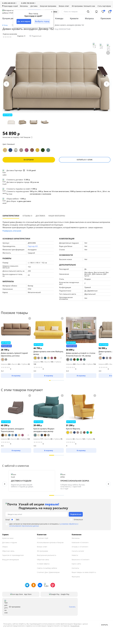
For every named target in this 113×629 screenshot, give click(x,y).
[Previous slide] (6, 84)
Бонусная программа (48, 6)
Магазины (24, 6)
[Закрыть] (51, 12)
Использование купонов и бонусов (50, 542)
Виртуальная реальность (46, 555)
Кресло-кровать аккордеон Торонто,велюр (12, 430)
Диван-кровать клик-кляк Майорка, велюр (48, 352)
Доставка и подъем (9, 542)
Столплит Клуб (42, 538)
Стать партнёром (104, 6)
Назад (6, 25)
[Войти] (96, 11)
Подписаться (75, 514)
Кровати (74, 18)
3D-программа (77, 6)
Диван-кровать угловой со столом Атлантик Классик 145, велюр (80, 354)
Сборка (5, 547)
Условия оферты (43, 564)
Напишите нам (89, 6)
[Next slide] (106, 84)
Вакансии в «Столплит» (80, 559)
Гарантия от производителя (13, 555)
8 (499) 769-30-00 (27, 3)
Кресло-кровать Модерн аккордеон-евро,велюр (43, 430)
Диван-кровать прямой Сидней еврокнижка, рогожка (14, 354)
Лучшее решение (11, 18)
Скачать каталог (78, 551)
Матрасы (89, 18)
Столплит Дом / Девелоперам (48, 572)
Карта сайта (76, 564)
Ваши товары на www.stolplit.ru (84, 572)
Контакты (75, 568)
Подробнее (74, 626)
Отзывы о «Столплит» (80, 547)
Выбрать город (42, 21)
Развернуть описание (12, 231)
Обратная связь (8, 551)
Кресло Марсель (73, 428)
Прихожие (106, 18)
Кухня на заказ (7, 538)
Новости (75, 555)
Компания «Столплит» (80, 542)
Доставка (33, 6)
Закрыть (104, 625)
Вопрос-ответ (64, 6)
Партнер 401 (33, 246)
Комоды (59, 18)
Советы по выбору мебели (47, 568)
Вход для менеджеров (10, 559)
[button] (50, 380)
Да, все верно (23, 21)
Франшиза (76, 577)
